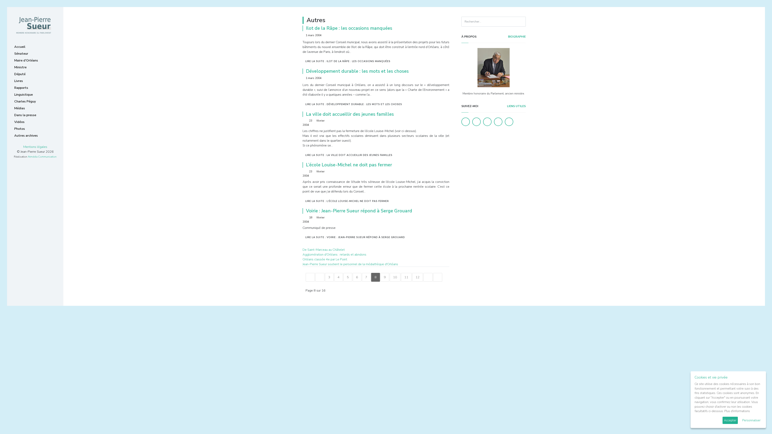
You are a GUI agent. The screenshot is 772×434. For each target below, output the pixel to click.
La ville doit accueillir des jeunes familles (350, 114)
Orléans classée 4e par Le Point (325, 259)
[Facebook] (465, 122)
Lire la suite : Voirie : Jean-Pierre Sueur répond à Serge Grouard (355, 237)
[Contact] (498, 122)
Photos (19, 129)
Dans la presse (25, 115)
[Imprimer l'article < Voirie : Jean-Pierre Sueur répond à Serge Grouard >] (439, 218)
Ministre (20, 67)
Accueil (19, 47)
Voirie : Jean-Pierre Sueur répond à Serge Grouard (359, 211)
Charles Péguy (25, 101)
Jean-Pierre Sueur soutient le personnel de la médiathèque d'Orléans (350, 264)
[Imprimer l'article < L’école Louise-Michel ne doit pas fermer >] (439, 172)
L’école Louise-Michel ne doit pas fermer (349, 165)
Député (20, 74)
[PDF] (445, 35)
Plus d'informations (737, 411)
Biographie (516, 37)
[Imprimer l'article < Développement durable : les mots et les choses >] (439, 78)
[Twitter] (476, 122)
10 (395, 277)
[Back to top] (759, 421)
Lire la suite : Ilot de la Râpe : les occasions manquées (347, 61)
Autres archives (26, 135)
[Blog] (487, 122)
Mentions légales (35, 147)
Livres (18, 81)
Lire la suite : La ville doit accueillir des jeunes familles (348, 155)
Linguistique (23, 94)
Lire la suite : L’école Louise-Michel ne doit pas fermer (347, 201)
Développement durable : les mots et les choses (357, 71)
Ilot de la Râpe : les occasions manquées (349, 28)
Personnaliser (751, 420)
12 (418, 277)
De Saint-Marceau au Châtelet (324, 250)
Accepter (730, 420)
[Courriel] (509, 122)
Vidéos (19, 122)
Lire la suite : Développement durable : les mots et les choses (353, 104)
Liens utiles (516, 106)
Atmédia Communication (42, 157)
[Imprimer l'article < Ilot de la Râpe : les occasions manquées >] (439, 35)
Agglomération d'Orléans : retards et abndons (334, 254)
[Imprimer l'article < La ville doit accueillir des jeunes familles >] (439, 121)
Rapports (21, 88)
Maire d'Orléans (26, 60)
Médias (19, 108)
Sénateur (21, 53)
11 (406, 277)
